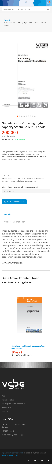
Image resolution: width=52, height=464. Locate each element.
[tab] (26, 214)
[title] (28, 460)
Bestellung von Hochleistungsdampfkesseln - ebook (28, 347)
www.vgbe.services (10, 455)
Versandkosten (8, 400)
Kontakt (5, 411)
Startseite (7, 20)
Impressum (6, 408)
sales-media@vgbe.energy (12, 435)
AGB (3, 396)
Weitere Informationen (14, 221)
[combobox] (26, 9)
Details (7, 214)
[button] (17, 116)
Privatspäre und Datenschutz (13, 404)
